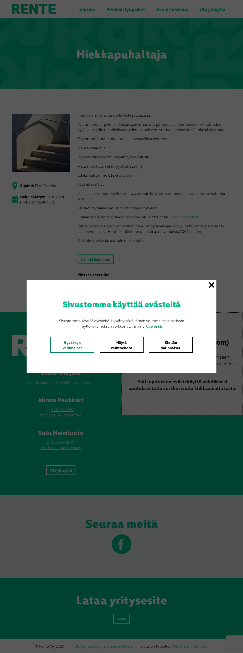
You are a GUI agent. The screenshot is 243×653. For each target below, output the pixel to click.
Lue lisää (154, 326)
